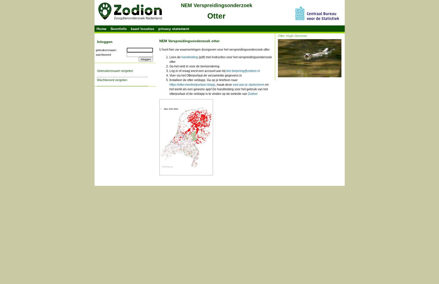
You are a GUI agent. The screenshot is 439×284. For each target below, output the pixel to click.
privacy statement (173, 29)
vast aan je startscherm (248, 84)
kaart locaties (142, 29)
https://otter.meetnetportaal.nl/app (192, 84)
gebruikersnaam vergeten (115, 71)
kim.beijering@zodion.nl (243, 71)
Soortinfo (119, 29)
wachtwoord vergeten (112, 80)
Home (101, 29)
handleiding (189, 57)
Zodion (253, 94)
